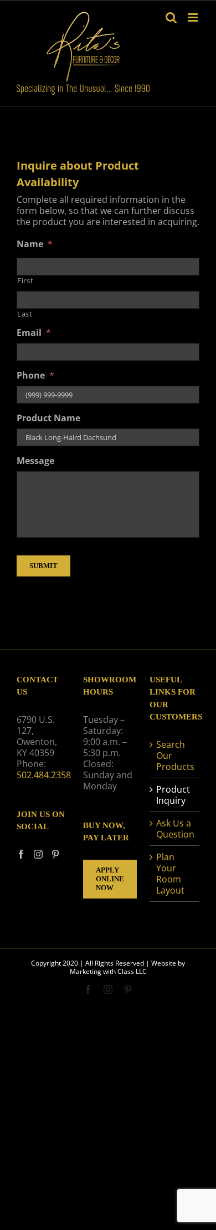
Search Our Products (175, 755)
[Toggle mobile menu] (193, 17)
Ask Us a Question (175, 829)
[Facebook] (21, 854)
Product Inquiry (173, 795)
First (25, 280)
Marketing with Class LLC (108, 971)
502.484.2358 (44, 775)
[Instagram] (38, 854)
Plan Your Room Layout (170, 873)
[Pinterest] (55, 854)
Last (25, 313)
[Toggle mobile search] (171, 17)
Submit (43, 566)
